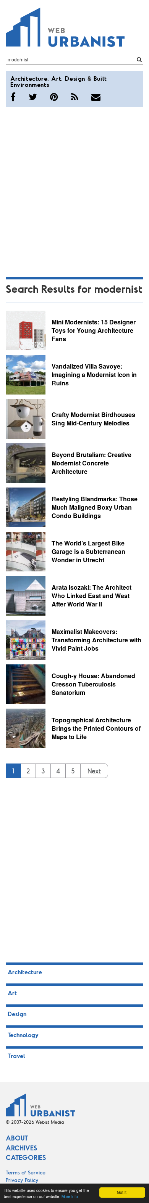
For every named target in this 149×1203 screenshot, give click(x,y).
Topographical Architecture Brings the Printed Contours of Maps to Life (96, 728)
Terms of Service (25, 1172)
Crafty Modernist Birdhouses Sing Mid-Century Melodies (93, 418)
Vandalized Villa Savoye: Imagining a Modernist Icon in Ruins (94, 374)
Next (94, 771)
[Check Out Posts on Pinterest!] (54, 96)
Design (75, 78)
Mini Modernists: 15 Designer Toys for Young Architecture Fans (94, 330)
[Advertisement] (74, 190)
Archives (21, 1148)
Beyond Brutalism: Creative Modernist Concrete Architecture (91, 462)
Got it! (122, 1192)
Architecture (28, 78)
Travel (16, 1055)
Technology (23, 1034)
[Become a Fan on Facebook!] (13, 96)
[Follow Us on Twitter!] (33, 96)
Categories (26, 1157)
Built (100, 78)
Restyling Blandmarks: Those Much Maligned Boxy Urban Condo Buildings (95, 507)
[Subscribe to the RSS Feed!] (74, 96)
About (17, 1138)
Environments (29, 84)
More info (70, 1196)
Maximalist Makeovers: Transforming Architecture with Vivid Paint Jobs (96, 639)
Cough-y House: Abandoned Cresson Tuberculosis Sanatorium (93, 683)
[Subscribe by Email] (96, 96)
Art (56, 78)
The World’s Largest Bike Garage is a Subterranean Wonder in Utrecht (88, 551)
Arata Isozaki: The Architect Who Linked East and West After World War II (91, 595)
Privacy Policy (22, 1180)
